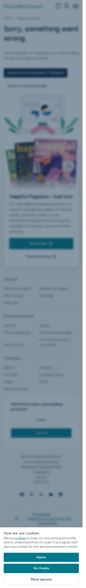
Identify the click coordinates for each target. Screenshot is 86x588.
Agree (41, 557)
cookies (20, 538)
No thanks (41, 568)
